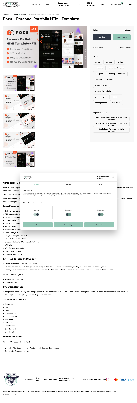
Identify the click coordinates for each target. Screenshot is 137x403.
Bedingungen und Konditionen (66, 379)
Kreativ (23, 14)
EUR (131, 4)
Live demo (102, 37)
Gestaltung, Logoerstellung (64, 4)
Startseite (35, 4)
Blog (78, 4)
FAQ (102, 4)
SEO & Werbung (91, 4)
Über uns (38, 379)
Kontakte (115, 4)
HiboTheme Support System (94, 267)
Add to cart (122, 37)
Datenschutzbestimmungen (94, 379)
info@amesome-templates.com (104, 391)
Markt (48, 4)
